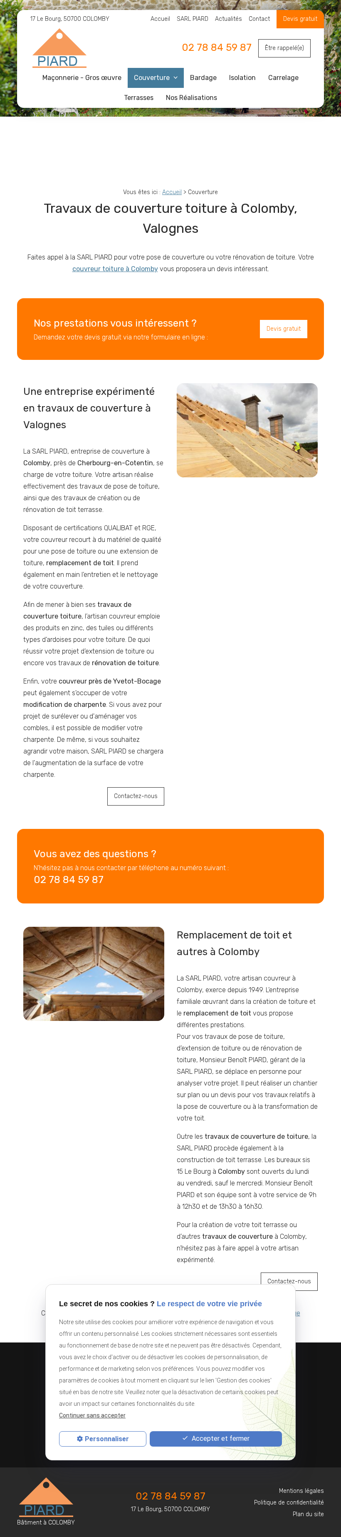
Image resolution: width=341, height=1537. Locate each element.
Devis (291, 18)
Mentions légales (301, 1491)
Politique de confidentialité (289, 1502)
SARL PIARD (192, 18)
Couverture (152, 78)
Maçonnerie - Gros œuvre (81, 78)
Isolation (242, 78)
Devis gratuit (284, 328)
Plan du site (308, 1514)
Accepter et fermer (220, 1438)
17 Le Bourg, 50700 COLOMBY (69, 18)
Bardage (203, 78)
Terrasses (138, 98)
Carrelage (283, 78)
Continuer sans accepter (92, 1415)
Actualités (228, 18)
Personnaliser (107, 1439)
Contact (259, 18)
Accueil (160, 18)
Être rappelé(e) (284, 48)
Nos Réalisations (191, 98)
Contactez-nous (136, 796)
